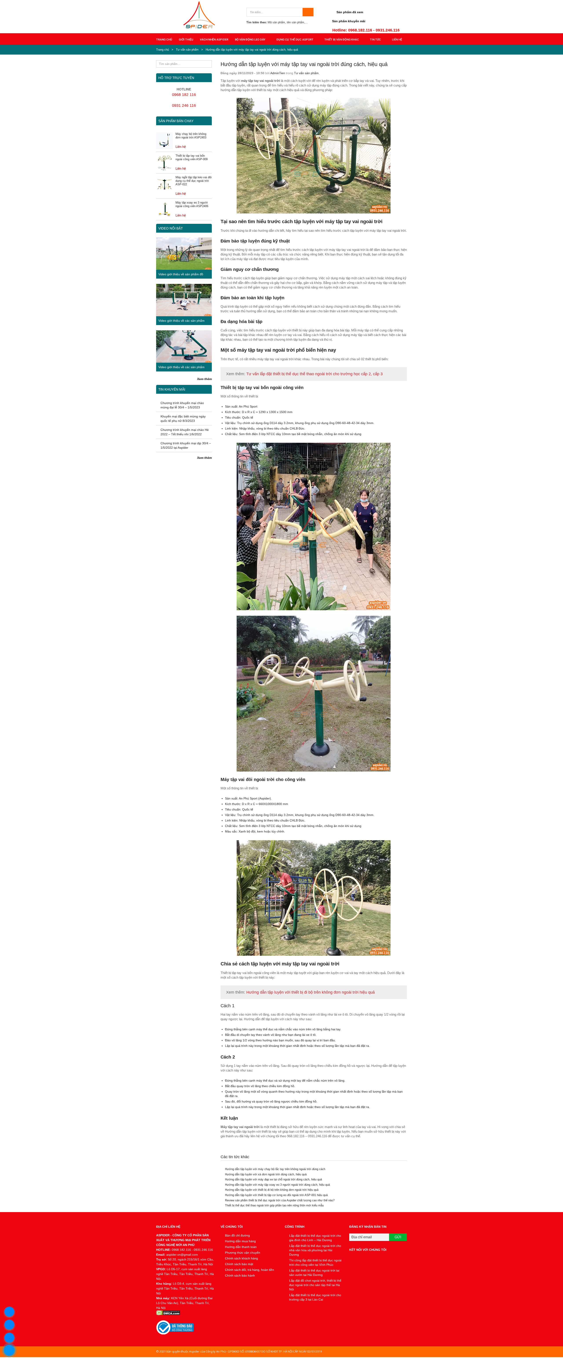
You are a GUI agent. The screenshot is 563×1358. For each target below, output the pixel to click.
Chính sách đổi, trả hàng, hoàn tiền (249, 1270)
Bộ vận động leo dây (250, 39)
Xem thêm (204, 379)
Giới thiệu (186, 39)
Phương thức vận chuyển (242, 1252)
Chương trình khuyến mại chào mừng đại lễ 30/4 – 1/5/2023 (182, 405)
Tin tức (375, 39)
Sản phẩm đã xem (349, 12)
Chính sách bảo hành (240, 1275)
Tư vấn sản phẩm (187, 49)
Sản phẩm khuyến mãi (348, 21)
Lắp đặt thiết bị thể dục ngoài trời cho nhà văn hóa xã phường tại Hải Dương (315, 1250)
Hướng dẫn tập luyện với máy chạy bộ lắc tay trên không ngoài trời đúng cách (275, 1169)
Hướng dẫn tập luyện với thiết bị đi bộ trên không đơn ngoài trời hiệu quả (310, 992)
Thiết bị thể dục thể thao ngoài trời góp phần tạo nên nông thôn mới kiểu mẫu (274, 1205)
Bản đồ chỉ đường (237, 1235)
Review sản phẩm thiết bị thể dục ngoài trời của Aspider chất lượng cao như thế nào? (280, 1200)
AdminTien (277, 73)
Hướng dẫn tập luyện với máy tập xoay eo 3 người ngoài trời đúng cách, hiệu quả (277, 1184)
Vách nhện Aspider (214, 39)
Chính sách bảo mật (239, 1264)
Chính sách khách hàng (241, 1258)
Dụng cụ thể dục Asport (294, 39)
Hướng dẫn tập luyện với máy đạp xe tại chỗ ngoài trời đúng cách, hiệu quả (273, 1179)
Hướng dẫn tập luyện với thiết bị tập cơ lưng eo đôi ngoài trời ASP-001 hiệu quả (276, 1195)
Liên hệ (397, 39)
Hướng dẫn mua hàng (240, 1241)
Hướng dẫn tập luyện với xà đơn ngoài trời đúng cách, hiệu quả (266, 1174)
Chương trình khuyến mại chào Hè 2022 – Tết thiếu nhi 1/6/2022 (185, 432)
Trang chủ (164, 39)
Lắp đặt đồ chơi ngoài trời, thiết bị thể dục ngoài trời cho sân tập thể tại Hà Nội (315, 1285)
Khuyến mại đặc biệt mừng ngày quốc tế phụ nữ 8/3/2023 (183, 419)
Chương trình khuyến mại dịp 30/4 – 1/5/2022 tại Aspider (186, 445)
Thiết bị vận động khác (341, 39)
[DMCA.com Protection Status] (185, 1312)
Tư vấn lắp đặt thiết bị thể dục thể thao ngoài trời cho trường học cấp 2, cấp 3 (314, 374)
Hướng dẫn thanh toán (241, 1247)
